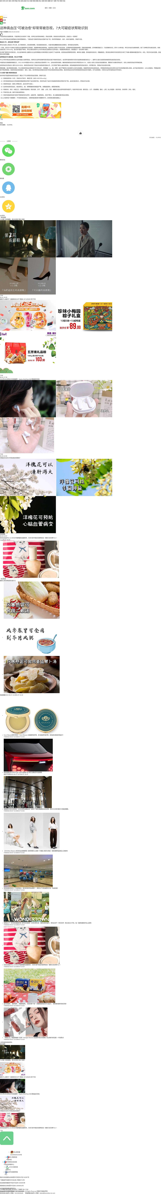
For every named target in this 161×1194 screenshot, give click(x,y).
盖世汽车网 (7, 774)
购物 (61, 1)
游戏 (22, 1)
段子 (52, 1)
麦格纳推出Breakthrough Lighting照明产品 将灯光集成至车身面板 (23, 772)
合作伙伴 (14, 1189)
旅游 (25, 1)
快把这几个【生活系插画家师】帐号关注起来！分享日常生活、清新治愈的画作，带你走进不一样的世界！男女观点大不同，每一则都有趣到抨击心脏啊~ (48, 923)
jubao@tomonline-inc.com (47, 1193)
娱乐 (10, 1)
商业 (40, 1)
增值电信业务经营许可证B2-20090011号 (12, 1185)
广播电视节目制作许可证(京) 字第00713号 (12, 1180)
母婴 (31, 1)
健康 (49, 1)
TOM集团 (3, 1189)
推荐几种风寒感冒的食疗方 (8, 580)
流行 (7, 1)
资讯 (4, 1)
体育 (13, 1)
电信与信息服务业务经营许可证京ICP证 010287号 (14, 1177)
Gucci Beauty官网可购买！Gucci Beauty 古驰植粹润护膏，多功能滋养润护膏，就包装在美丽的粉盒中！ (34, 735)
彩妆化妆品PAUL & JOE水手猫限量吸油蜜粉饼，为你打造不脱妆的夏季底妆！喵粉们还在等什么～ (28, 538)
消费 (55, 1)
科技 (64, 1)
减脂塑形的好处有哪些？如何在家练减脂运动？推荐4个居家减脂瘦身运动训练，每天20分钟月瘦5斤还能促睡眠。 (36, 809)
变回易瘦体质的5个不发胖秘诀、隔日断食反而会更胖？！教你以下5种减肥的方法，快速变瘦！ (31, 888)
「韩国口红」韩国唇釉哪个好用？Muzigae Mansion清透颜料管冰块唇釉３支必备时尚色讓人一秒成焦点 (34, 1037)
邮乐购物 (8, 1189)
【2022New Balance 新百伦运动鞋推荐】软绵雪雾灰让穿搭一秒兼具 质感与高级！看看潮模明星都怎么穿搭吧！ (36, 851)
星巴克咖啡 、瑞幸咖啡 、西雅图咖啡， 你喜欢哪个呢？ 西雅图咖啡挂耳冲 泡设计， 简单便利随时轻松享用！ (35, 1003)
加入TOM (25, 1189)
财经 (46, 1)
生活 (28, 1)
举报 (1, 123)
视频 (43, 1)
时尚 (19, 1)
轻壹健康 (2, 695)
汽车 (58, 1)
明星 (16, 1)
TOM (1, 540)
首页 (1, 1)
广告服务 (19, 1189)
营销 (34, 1)
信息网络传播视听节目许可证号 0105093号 (12, 1183)
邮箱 (37, 1)
